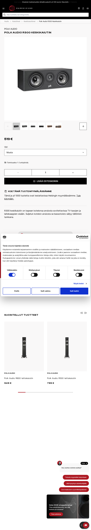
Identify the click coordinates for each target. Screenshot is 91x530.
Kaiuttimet (16, 21)
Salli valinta (45, 291)
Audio (6, 21)
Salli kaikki (74, 291)
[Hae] (4, 14)
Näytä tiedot (79, 283)
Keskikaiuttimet (29, 21)
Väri (6, 147)
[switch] (34, 275)
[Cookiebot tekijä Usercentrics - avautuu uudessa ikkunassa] (78, 237)
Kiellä (16, 291)
